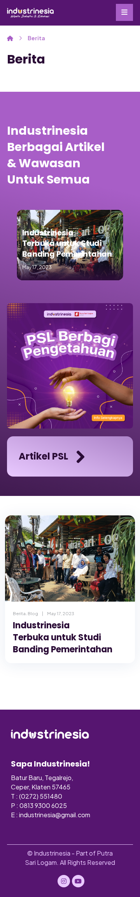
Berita (19, 613)
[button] (124, 12)
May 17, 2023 (60, 613)
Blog (33, 613)
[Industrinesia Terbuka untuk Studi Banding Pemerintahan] (70, 558)
